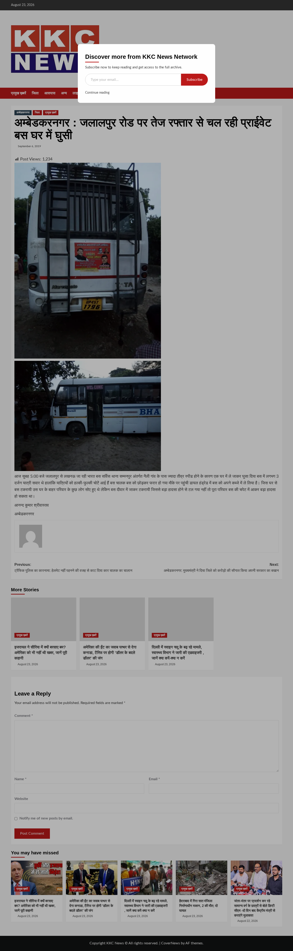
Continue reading (97, 92)
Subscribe (194, 79)
